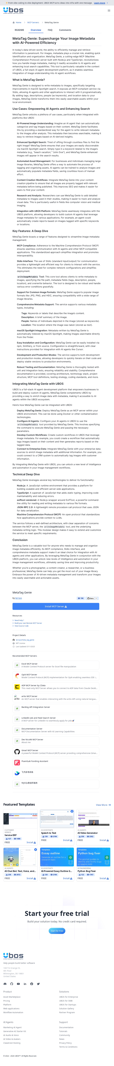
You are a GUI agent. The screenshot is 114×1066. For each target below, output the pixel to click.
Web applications (11, 1008)
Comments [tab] (65, 29)
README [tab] (19, 29)
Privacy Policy (65, 1043)
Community (64, 1035)
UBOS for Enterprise (68, 997)
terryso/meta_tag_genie (25, 640)
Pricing (6, 1000)
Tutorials (63, 1031)
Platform (7, 1004)
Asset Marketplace (11, 997)
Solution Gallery (66, 1008)
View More (101, 804)
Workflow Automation (13, 1012)
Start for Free (57, 930)
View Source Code (21, 626)
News (61, 1039)
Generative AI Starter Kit (14, 1031)
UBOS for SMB (65, 1000)
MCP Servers (33, 22)
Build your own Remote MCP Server (28, 623)
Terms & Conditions (68, 1046)
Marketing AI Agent (12, 1027)
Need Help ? (19, 620)
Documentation (66, 1027)
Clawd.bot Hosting (11, 1043)
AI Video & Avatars (11, 1039)
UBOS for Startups (67, 1004)
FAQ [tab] (50, 29)
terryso (18, 598)
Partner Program (67, 1012)
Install (30, 842)
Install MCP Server (54, 606)
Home (18, 22)
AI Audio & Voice (11, 1035)
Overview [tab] (36, 29)
